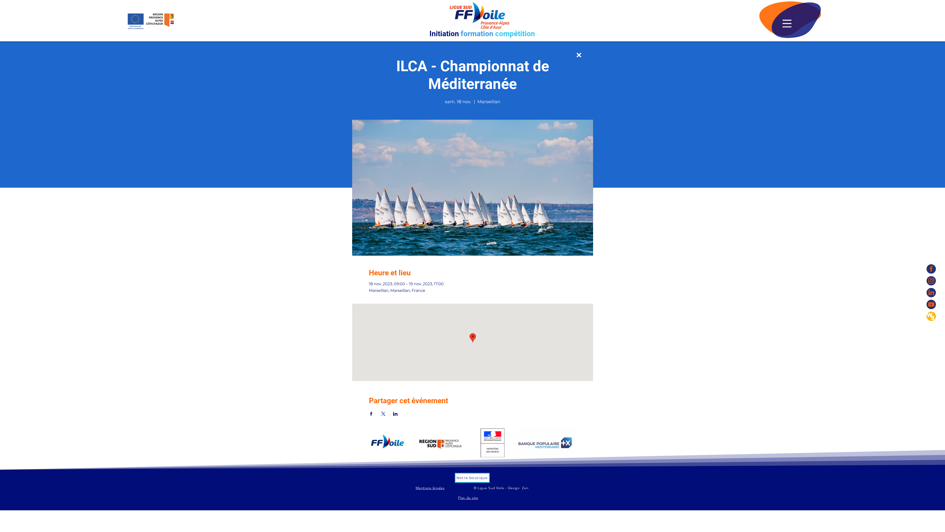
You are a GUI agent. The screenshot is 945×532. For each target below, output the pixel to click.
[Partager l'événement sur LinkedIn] (395, 414)
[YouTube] (931, 304)
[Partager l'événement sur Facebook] (371, 414)
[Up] (579, 55)
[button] (787, 23)
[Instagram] (931, 280)
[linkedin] (931, 292)
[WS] (931, 316)
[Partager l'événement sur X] (383, 414)
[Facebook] (931, 269)
